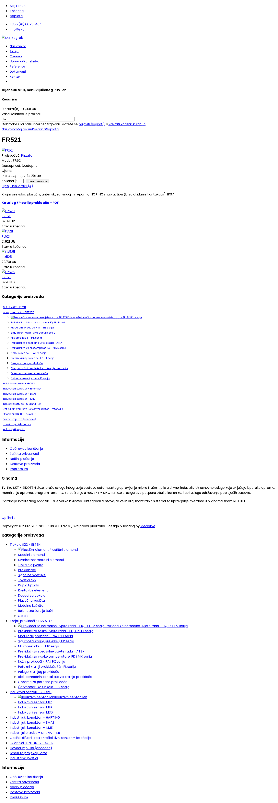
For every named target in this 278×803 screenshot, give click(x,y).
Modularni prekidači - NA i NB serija (32, 327)
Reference (17, 66)
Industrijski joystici (14, 429)
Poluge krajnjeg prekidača (27, 363)
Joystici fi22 (27, 580)
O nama (16, 56)
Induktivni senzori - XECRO (19, 383)
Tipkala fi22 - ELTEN (14, 307)
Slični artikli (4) (21, 186)
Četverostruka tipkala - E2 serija (30, 378)
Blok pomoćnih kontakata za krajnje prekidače (39, 368)
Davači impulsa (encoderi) (19, 419)
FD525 (7, 256)
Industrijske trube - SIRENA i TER (22, 404)
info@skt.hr (19, 29)
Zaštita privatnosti (24, 453)
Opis (5, 186)
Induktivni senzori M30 (35, 712)
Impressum (19, 469)
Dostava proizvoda (25, 464)
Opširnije (8, 517)
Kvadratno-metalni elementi (41, 560)
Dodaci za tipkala (31, 595)
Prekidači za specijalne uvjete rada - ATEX (36, 343)
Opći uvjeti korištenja (26, 448)
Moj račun (17, 5)
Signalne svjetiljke (32, 575)
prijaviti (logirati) (92, 124)
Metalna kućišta (30, 605)
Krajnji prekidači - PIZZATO (18, 312)
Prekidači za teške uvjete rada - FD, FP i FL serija (39, 322)
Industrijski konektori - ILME (19, 398)
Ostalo (23, 615)
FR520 (6, 216)
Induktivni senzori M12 (35, 702)
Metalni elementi (31, 554)
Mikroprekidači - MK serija (26, 337)
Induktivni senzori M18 (35, 707)
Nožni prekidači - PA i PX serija (29, 353)
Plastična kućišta (31, 600)
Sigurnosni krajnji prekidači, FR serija (33, 332)
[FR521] (8, 150)
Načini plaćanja (22, 458)
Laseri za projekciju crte (17, 424)
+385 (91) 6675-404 (26, 24)
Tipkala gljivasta (30, 565)
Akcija (14, 51)
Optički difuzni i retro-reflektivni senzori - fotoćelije (33, 409)
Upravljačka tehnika (24, 61)
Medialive (147, 526)
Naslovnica (18, 46)
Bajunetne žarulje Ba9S (36, 610)
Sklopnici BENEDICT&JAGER (19, 414)
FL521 (6, 236)
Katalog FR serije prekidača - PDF (30, 202)
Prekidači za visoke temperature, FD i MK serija (38, 348)
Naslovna (9, 129)
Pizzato (26, 155)
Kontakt (16, 77)
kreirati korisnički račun (127, 124)
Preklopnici (27, 570)
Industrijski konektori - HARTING (22, 388)
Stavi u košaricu (14, 226)
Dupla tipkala (28, 585)
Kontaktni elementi (33, 590)
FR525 (6, 277)
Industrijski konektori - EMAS (20, 393)
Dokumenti (18, 72)
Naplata (16, 16)
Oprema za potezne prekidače (29, 373)
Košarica (17, 11)
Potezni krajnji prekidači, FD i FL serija (33, 358)
